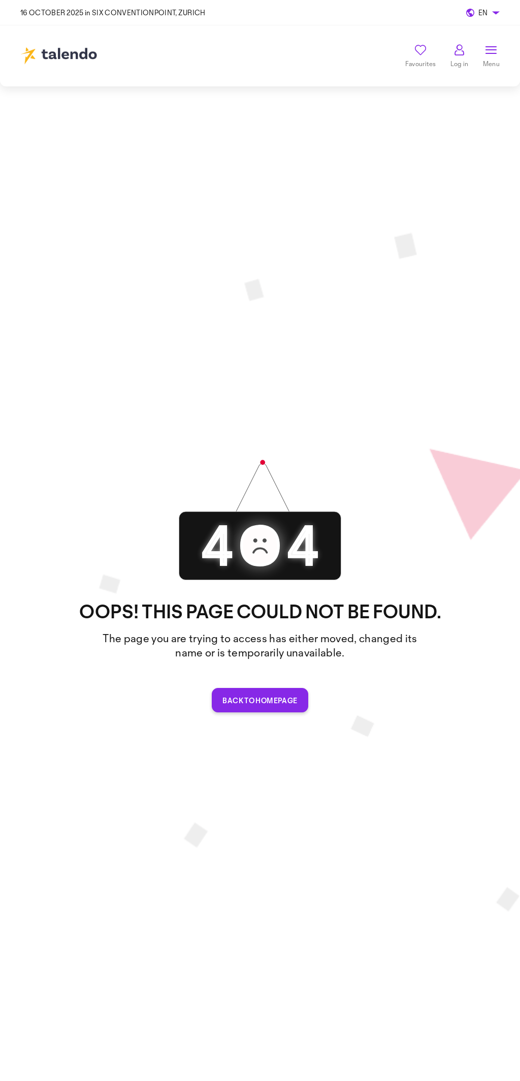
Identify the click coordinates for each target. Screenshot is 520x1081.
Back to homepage (259, 700)
